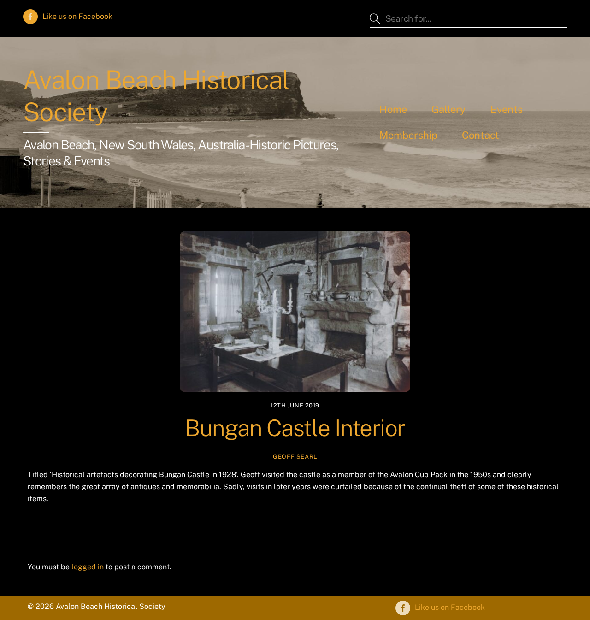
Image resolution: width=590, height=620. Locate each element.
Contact (480, 135)
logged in (87, 566)
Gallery (448, 109)
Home (393, 109)
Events (506, 109)
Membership (408, 135)
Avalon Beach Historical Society (156, 96)
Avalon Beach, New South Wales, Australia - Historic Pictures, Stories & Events (180, 152)
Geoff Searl (295, 456)
